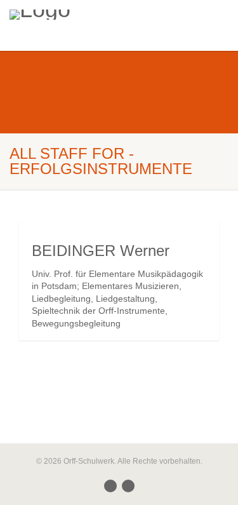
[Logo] (79, 15)
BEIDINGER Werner (100, 250)
